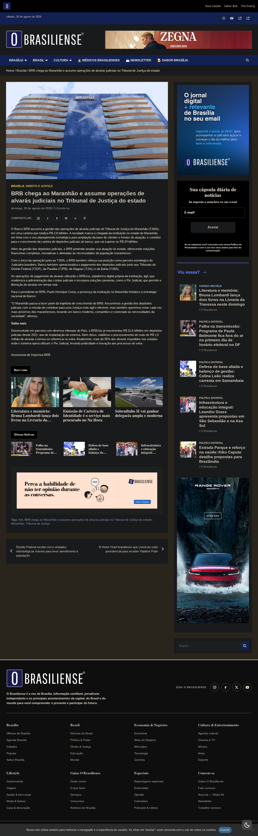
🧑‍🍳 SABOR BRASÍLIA (172, 60)
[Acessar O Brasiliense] (87, 490)
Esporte (203, 759)
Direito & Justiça (80, 746)
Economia (140, 733)
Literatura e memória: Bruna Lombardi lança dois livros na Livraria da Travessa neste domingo (222, 297)
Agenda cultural (208, 733)
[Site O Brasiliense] (84, 218)
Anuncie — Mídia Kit (211, 794)
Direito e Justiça (39, 186)
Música (202, 746)
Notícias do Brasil (81, 733)
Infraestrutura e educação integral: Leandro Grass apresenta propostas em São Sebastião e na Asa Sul (221, 414)
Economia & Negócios (150, 725)
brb (21, 519)
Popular (11, 753)
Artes (201, 753)
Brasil (38, 60)
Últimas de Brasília (18, 733)
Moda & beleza (16, 801)
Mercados (140, 746)
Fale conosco (206, 788)
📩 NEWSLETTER (138, 60)
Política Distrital (211, 321)
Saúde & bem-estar (18, 794)
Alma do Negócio (145, 740)
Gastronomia (14, 781)
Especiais (141, 773)
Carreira (139, 759)
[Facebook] (225, 687)
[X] (236, 687)
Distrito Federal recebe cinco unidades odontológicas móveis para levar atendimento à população (47, 551)
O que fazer (77, 788)
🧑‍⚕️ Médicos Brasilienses (99, 60)
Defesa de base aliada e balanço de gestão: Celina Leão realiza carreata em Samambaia (221, 373)
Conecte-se (206, 773)
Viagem (11, 788)
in (75, 218)
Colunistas (141, 801)
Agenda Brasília (210, 286)
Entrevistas (141, 788)
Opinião (139, 794)
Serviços (75, 794)
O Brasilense (61, 208)
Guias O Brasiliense (85, 773)
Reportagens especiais (148, 781)
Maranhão (17, 523)
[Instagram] (214, 687)
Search (245, 645)
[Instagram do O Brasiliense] (38, 218)
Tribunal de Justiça (38, 523)
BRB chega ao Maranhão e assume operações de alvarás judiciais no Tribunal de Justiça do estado (88, 519)
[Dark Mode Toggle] (247, 825)
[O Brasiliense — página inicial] (47, 678)
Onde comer (78, 781)
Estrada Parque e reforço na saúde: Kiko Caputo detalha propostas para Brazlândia (222, 454)
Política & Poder (80, 740)
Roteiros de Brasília (82, 807)
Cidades (11, 746)
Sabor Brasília (15, 759)
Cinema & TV (206, 740)
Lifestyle (13, 773)
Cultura (61, 60)
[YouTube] (247, 687)
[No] (253, 830)
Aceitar (225, 829)
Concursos (77, 801)
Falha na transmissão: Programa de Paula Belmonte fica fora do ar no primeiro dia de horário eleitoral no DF (221, 335)
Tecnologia (141, 753)
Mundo (74, 759)
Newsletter (205, 801)
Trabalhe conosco (209, 807)
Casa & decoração (18, 807)
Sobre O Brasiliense (211, 781)
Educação (76, 753)
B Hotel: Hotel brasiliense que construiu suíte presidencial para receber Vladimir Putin (128, 549)
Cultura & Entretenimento (218, 725)
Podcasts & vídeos (146, 807)
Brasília (16, 60)
